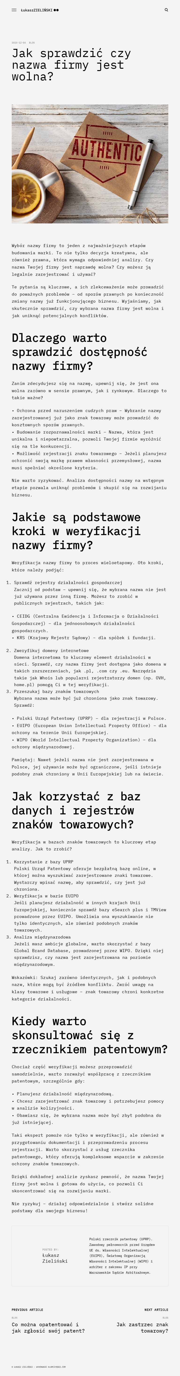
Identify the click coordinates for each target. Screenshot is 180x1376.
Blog (32, 42)
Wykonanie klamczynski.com (51, 1367)
